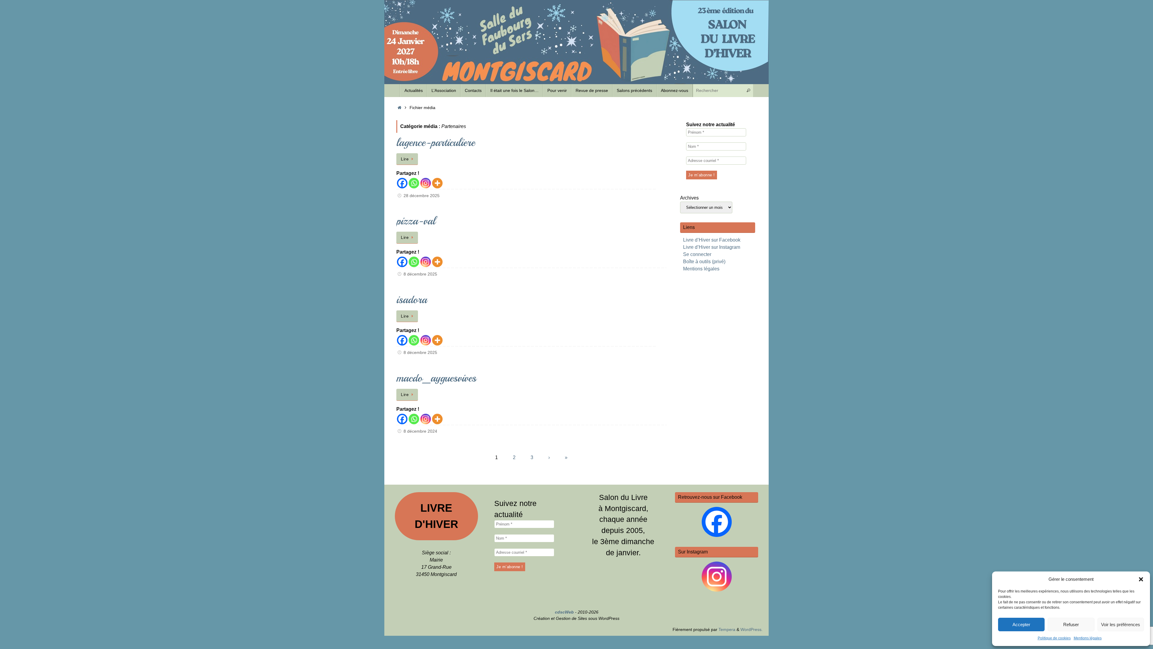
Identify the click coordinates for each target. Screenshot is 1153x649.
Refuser (1071, 624)
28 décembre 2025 (422, 195)
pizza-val (415, 221)
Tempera (727, 629)
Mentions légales (1088, 638)
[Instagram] (425, 183)
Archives (689, 197)
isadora (411, 299)
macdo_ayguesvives (436, 378)
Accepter (1021, 624)
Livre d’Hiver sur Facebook (711, 239)
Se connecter (697, 254)
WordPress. (751, 629)
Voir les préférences (1120, 624)
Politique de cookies (1054, 638)
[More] (437, 183)
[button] (1141, 579)
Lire (405, 159)
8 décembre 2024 (420, 431)
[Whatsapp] (414, 183)
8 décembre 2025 (420, 274)
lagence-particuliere (435, 142)
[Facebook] (402, 183)
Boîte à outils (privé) (704, 261)
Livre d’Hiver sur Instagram (711, 247)
